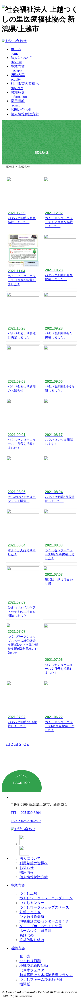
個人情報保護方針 (25, 114)
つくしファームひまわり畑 (40, 979)
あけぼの (26, 935)
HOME (10, 166)
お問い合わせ (21, 109)
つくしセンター (31, 903)
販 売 (24, 956)
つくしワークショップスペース (44, 907)
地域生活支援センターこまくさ (44, 921)
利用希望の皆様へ (33, 863)
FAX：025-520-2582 (26, 821)
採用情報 (26, 872)
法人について (30, 858)
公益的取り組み (31, 940)
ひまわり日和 (30, 961)
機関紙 (24, 984)
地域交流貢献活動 (33, 965)
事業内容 (18, 885)
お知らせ (26, 868)
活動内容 (18, 948)
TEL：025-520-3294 (26, 813)
